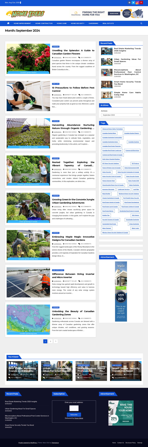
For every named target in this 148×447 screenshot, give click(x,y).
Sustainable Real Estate (109, 224)
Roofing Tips (106, 215)
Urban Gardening (134, 224)
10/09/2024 (58, 318)
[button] (141, 23)
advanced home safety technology (112, 129)
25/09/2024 (58, 57)
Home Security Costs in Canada (111, 176)
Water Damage (106, 228)
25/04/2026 (50, 374)
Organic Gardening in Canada (110, 198)
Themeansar (55, 442)
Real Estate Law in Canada (110, 206)
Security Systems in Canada (110, 219)
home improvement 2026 (132, 168)
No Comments (86, 57)
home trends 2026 (133, 181)
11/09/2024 (58, 281)
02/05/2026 (15, 374)
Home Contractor (44, 23)
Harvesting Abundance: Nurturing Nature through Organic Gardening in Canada (73, 128)
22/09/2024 (58, 132)
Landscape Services (124, 189)
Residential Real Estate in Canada (129, 211)
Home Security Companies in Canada (128, 172)
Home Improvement (22, 23)
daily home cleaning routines (111, 159)
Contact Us (120, 442)
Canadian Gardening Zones (110, 142)
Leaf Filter (136, 189)
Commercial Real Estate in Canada (112, 155)
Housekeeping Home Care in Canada (113, 185)
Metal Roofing (106, 193)
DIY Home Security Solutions (110, 163)
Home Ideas (78, 418)
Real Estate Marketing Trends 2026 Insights (22, 369)
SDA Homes (135, 215)
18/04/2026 (118, 374)
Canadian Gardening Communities (112, 137)
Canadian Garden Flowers (131, 133)
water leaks (135, 228)
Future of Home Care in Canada (111, 168)
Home (114, 442)
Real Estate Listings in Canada (130, 206)
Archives (104, 111)
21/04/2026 (84, 374)
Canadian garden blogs (109, 133)
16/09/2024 (58, 206)
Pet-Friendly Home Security (131, 198)
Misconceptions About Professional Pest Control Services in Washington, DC (127, 72)
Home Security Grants (132, 176)
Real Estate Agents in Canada (111, 202)
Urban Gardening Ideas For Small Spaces (57, 369)
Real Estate (108, 23)
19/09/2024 (58, 169)
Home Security (77, 23)
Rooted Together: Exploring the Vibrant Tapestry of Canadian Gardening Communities (73, 165)
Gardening (93, 23)
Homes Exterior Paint (108, 181)
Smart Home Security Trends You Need (126, 369)
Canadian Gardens (133, 142)
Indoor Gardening (134, 185)
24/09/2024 (58, 95)
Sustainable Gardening (132, 219)
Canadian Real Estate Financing (111, 146)
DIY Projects (135, 163)
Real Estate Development (131, 202)
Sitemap (139, 442)
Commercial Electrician (132, 150)
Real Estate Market (107, 211)
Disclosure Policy (131, 442)
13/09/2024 (58, 244)
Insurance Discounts (108, 189)
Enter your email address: (74, 410)
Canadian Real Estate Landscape (111, 150)
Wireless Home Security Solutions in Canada (115, 232)
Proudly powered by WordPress (28, 442)
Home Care (62, 23)
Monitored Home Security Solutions (129, 193)
